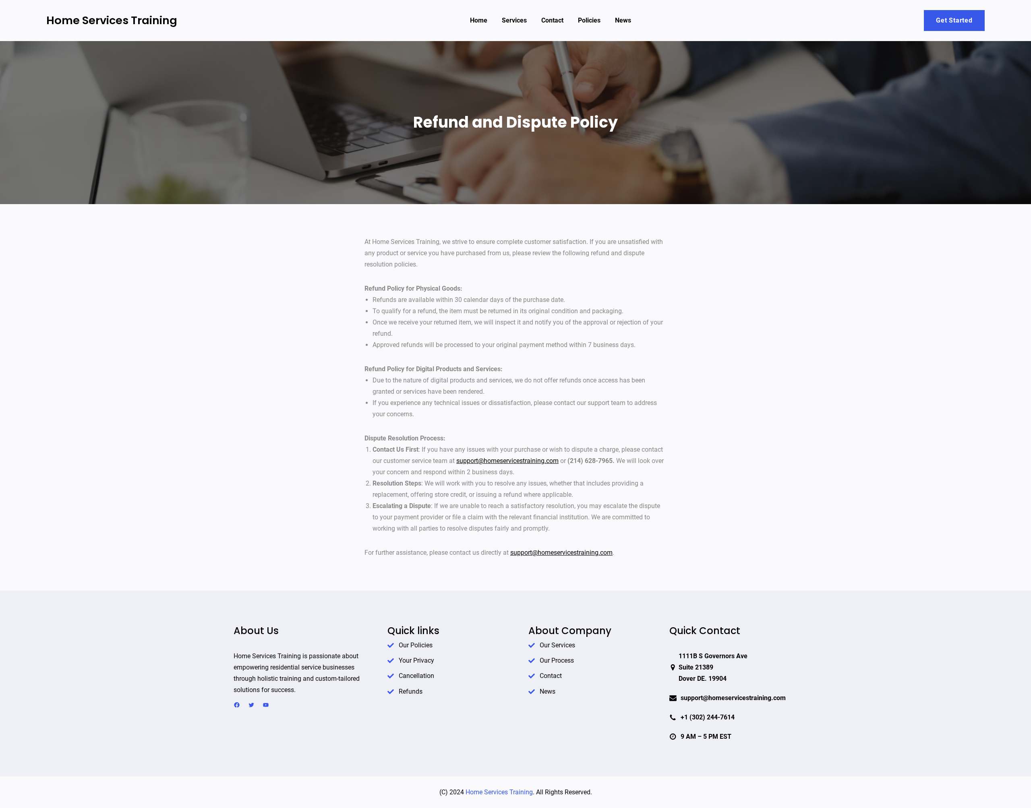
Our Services (557, 645)
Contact (551, 676)
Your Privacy (416, 660)
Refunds (410, 691)
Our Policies (416, 645)
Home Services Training (111, 20)
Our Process (557, 660)
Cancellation (416, 676)
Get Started (954, 20)
